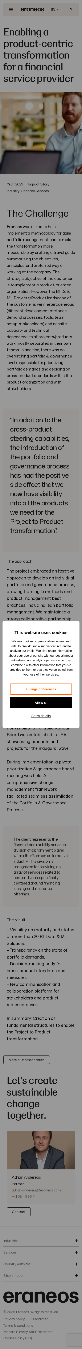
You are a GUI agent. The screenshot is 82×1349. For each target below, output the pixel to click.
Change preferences (41, 689)
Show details (41, 716)
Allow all (41, 703)
